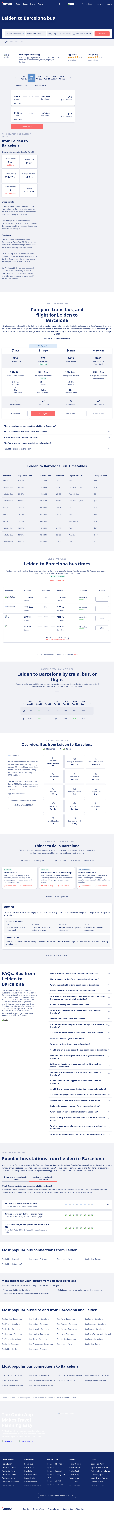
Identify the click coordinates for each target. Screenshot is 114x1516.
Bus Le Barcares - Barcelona (41, 1385)
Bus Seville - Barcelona (66, 1339)
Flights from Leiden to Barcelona (16, 1290)
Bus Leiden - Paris (64, 1259)
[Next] (70, 78)
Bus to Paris (29, 1478)
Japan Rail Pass (97, 1464)
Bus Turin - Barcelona (38, 1339)
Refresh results (55, 580)
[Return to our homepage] (9, 4)
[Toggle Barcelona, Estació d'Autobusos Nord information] (108, 1204)
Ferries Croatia (75, 1467)
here (75, 654)
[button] (53, 33)
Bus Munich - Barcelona (39, 1329)
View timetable (10, 193)
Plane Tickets (52, 1459)
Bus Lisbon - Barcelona (38, 1324)
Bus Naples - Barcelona (39, 1334)
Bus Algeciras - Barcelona (95, 1380)
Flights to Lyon (53, 1467)
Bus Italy (28, 1471)
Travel (93, 1459)
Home (4, 1398)
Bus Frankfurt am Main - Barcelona (99, 1334)
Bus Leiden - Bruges (93, 1259)
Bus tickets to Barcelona (43, 1398)
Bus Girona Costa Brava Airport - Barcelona (47, 1380)
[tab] (21, 85)
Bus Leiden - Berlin (9, 1349)
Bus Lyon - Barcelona (65, 1334)
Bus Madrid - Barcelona (39, 1319)
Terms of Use (38, 1509)
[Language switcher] (72, 4)
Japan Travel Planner (100, 1467)
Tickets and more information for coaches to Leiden (80, 1290)
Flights (32, 4)
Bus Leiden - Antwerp (38, 1259)
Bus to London (30, 1474)
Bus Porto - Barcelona (94, 1339)
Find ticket (10, 165)
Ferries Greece (75, 1464)
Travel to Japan (97, 1474)
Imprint (26, 1509)
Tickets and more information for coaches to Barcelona (26, 1293)
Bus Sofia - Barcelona (10, 1344)
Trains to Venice (9, 1474)
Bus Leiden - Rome (92, 1344)
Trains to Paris (8, 1471)
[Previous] (23, 702)
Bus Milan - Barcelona (11, 1324)
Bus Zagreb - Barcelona (94, 1329)
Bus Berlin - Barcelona (11, 1329)
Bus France (29, 1467)
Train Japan (7, 1464)
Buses (25, 4)
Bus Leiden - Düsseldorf (12, 1264)
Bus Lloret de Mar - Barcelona (69, 1375)
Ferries (40, 4)
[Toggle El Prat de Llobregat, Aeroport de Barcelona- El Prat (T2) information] (108, 1228)
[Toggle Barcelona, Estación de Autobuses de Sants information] (108, 1215)
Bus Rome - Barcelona (94, 1319)
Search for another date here (57, 640)
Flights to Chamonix (55, 1464)
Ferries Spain (74, 1471)
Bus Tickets (29, 1459)
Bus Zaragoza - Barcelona (95, 1324)
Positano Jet (74, 1478)
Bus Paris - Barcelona (66, 1319)
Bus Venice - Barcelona (11, 1339)
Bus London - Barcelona (12, 1319)
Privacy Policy (53, 1509)
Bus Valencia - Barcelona (12, 1375)
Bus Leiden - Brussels (10, 1259)
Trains (18, 4)
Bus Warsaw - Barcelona (67, 1324)
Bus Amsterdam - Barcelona (41, 1344)
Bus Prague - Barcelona (67, 1329)
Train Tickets (8, 1459)
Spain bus (28, 1464)
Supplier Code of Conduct (73, 1509)
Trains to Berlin (9, 1478)
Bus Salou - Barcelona (66, 1380)
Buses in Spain (24, 1398)
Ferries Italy (74, 1474)
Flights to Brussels (55, 1471)
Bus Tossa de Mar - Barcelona (97, 1375)
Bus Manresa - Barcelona (12, 1385)
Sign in (109, 4)
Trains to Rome (8, 1467)
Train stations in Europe (101, 1471)
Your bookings (87, 4)
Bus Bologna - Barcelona (12, 1334)
